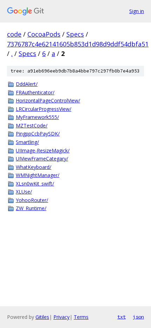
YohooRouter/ (32, 200)
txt (121, 317)
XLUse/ (24, 191)
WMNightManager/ (37, 175)
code (14, 34)
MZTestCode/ (31, 125)
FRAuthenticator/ (35, 92)
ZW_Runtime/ (31, 208)
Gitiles (42, 317)
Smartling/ (27, 142)
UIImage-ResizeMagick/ (43, 150)
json (138, 317)
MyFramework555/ (37, 117)
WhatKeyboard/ (33, 167)
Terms (81, 317)
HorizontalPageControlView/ (48, 100)
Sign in (136, 11)
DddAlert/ (27, 84)
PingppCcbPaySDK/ (38, 133)
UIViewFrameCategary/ (42, 158)
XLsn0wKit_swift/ (35, 183)
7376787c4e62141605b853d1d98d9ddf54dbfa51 (78, 44)
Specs (75, 34)
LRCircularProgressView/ (43, 109)
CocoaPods (43, 34)
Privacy (61, 317)
